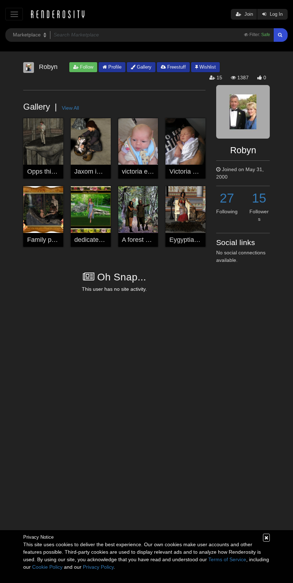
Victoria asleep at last (199, 171)
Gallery (143, 67)
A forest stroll (140, 239)
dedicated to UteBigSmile (110, 239)
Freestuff (176, 67)
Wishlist (207, 67)
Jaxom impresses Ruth (107, 171)
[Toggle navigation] (14, 14)
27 (227, 198)
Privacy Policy (98, 567)
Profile (114, 67)
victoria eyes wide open (155, 171)
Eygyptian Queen (194, 239)
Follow (86, 67)
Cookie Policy (47, 567)
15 (259, 198)
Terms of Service (227, 559)
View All (70, 108)
